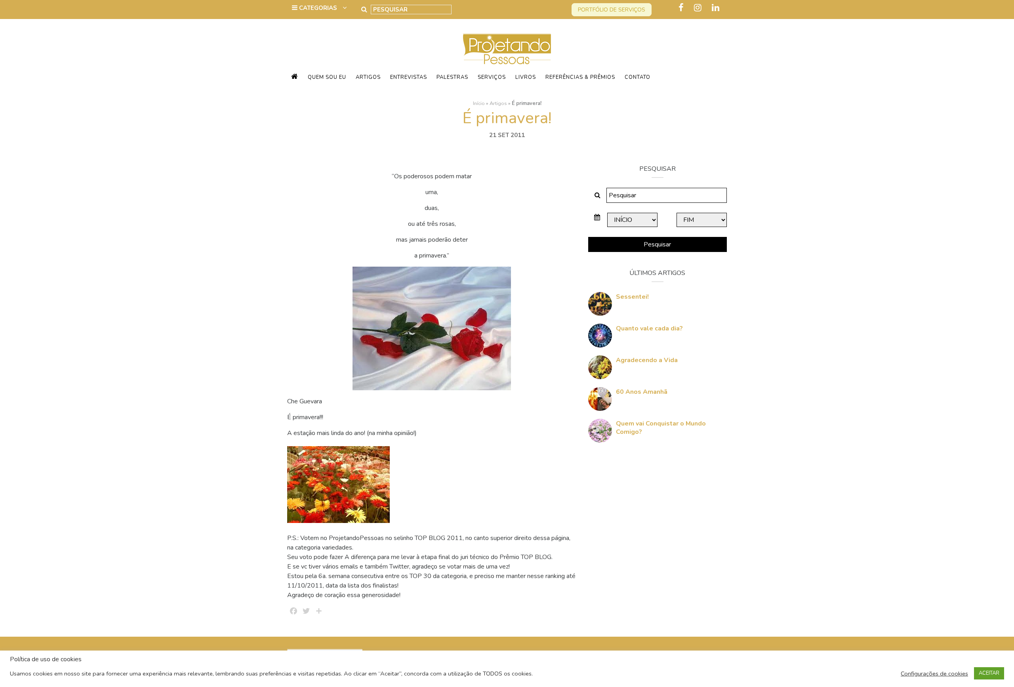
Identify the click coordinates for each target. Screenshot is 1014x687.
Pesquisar (657, 244)
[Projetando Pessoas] (507, 48)
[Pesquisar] (364, 9)
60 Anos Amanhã (641, 391)
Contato (637, 77)
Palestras (452, 77)
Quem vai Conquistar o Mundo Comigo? (661, 427)
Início (479, 103)
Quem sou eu (327, 77)
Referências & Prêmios (580, 77)
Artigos (368, 77)
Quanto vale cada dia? (649, 328)
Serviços (492, 77)
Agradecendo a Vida (647, 360)
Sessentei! (632, 296)
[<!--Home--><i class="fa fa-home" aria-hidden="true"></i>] (294, 77)
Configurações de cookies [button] (934, 673)
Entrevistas (408, 77)
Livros (525, 77)
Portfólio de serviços (611, 9)
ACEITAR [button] (989, 673)
